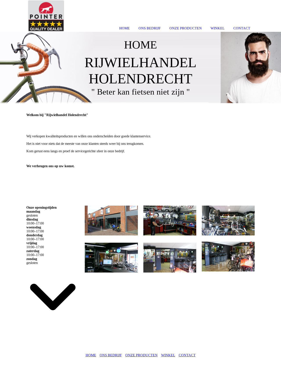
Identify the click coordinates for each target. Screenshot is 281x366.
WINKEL (168, 355)
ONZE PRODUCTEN (141, 355)
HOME (91, 355)
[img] (140, 67)
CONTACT (187, 355)
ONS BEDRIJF (111, 355)
